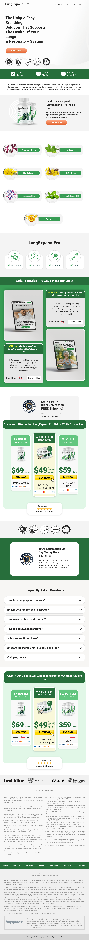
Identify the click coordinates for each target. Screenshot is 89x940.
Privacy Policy (54, 865)
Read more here (51, 913)
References (16, 865)
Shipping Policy (68, 865)
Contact (5, 865)
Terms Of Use (29, 865)
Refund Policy (82, 865)
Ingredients (59, 4)
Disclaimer (41, 865)
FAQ (80, 4)
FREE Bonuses (71, 4)
